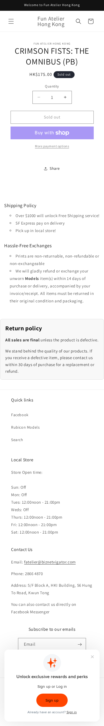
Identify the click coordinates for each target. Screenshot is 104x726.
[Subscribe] (79, 644)
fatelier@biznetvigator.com (50, 562)
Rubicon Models (25, 427)
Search (17, 439)
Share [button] (55, 168)
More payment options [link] (52, 146)
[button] (11, 21)
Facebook (20, 414)
